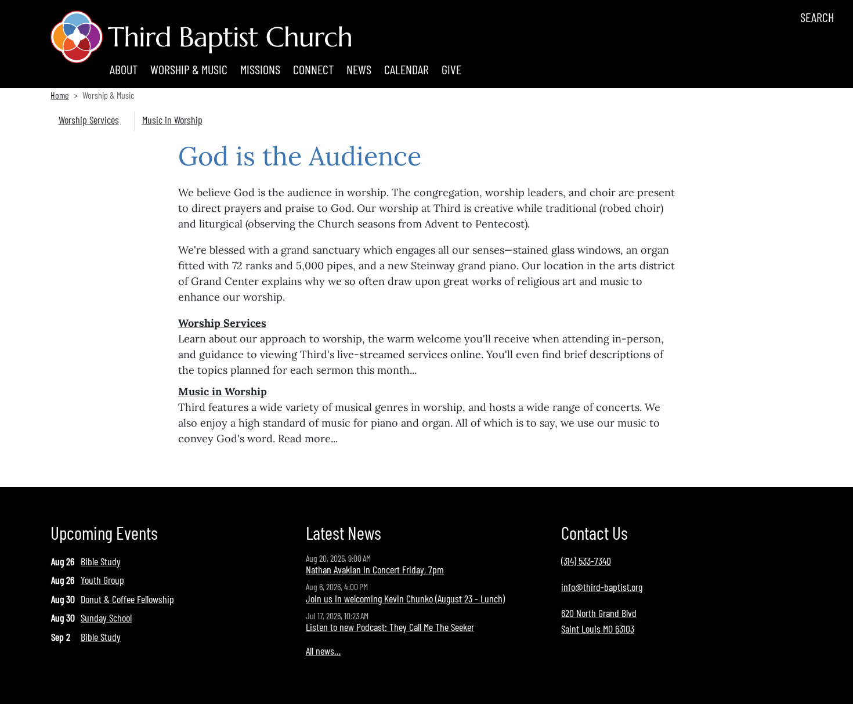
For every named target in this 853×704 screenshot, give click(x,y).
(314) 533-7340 (586, 560)
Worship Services (89, 119)
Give (451, 69)
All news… (323, 650)
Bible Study (101, 561)
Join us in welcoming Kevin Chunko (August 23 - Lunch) (405, 598)
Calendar (406, 69)
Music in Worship (172, 119)
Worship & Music (188, 69)
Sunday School (106, 617)
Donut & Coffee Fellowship (127, 599)
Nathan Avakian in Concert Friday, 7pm (375, 569)
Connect (313, 69)
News (358, 69)
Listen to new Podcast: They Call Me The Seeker (390, 626)
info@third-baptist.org (601, 586)
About (124, 69)
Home (59, 94)
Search (817, 16)
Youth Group (102, 579)
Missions (260, 69)
